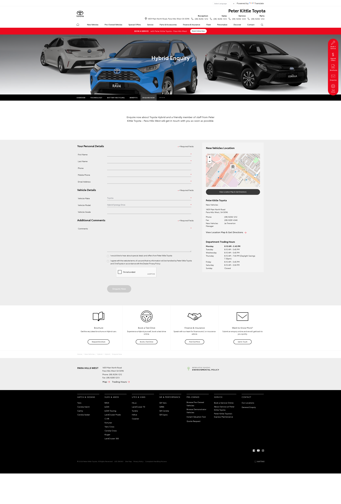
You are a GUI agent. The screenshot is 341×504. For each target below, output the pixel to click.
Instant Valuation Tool (196, 416)
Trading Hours (119, 381)
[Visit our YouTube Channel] (258, 450)
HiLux (134, 402)
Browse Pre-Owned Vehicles (195, 404)
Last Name (83, 161)
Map (104, 381)
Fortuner (108, 422)
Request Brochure (98, 341)
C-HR (107, 418)
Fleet (208, 24)
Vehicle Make (84, 198)
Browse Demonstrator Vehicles (196, 411)
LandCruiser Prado (113, 414)
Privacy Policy (138, 461)
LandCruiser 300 (112, 438)
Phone (81, 168)
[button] (233, 167)
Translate (259, 3)
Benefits (134, 97)
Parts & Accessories (168, 24)
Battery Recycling (116, 97)
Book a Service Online (224, 402)
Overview (81, 97)
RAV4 (107, 402)
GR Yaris (163, 402)
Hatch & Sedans (86, 397)
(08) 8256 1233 (239, 17)
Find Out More (194, 341)
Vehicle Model (84, 205)
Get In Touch (242, 341)
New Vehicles (92, 24)
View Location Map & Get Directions (233, 192)
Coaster (135, 418)
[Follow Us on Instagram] (262, 450)
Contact (250, 24)
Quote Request (193, 421)
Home (78, 24)
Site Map (128, 461)
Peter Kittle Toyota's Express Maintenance (223, 415)
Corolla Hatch (83, 406)
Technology (96, 97)
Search (261, 25)
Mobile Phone (84, 175)
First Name (83, 154)
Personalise (222, 24)
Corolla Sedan (83, 414)
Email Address (84, 181)
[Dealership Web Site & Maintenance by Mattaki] (259, 461)
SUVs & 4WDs (112, 397)
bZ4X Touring (110, 410)
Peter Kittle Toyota (246, 10)
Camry (80, 410)
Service (150, 24)
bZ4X (107, 406)
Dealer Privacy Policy (151, 263)
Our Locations (248, 402)
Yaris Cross (109, 426)
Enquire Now (149, 97)
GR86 (161, 406)
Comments (83, 228)
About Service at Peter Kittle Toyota (224, 408)
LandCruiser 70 (138, 406)
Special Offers (135, 24)
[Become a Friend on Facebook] (253, 450)
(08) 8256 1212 (201, 17)
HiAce (134, 414)
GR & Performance (169, 397)
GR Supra (163, 414)
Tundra (135, 410)
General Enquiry (249, 407)
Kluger (107, 434)
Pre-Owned (193, 397)
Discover (237, 24)
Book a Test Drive (146, 341)
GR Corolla (164, 410)
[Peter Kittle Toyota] (80, 14)
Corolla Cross (111, 430)
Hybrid (99, 354)
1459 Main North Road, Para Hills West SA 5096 (168, 18)
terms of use (135, 260)
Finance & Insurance (191, 24)
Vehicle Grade (84, 212)
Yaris (79, 402)
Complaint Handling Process (156, 461)
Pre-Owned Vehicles (113, 24)
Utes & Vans (138, 397)
